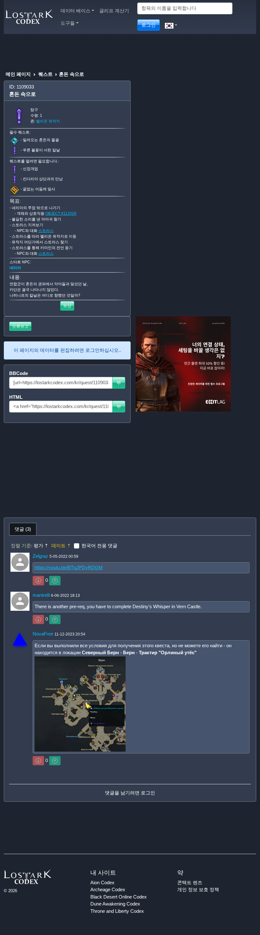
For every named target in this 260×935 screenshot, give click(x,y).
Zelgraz (40, 556)
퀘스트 (45, 74)
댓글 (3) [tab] (23, 529)
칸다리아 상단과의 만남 (43, 179)
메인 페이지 (18, 74)
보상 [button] (67, 305)
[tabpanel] (130, 668)
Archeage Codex (107, 889)
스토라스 (46, 230)
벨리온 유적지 (48, 121)
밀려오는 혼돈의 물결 (41, 140)
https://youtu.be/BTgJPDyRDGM (69, 567)
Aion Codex (102, 882)
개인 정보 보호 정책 (198, 889)
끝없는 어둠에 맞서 (39, 189)
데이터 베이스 (75, 10)
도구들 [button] (68, 23)
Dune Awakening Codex (115, 903)
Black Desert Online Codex (118, 896)
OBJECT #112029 (60, 213)
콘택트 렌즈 (189, 882)
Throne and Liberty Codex (117, 911)
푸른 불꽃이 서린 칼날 (41, 150)
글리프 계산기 (114, 10)
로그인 (148, 25)
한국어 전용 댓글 (99, 545)
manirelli (41, 595)
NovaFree (43, 633)
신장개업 (30, 169)
